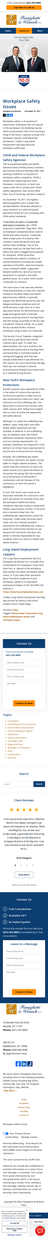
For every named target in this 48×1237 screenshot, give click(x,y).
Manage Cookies (29, 1137)
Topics (7, 715)
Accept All (14, 1223)
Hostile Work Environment (21, 727)
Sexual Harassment (17, 737)
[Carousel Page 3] (27, 865)
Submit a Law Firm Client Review (24, 885)
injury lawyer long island (24, 613)
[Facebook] (18, 1063)
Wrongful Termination (19, 747)
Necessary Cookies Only (15, 1230)
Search (39, 784)
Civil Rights (13, 721)
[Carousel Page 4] (33, 865)
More (40, 30)
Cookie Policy (11, 1137)
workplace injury (11, 620)
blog (15, 609)
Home (8, 30)
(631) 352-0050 (19, 1030)
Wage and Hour (15, 744)
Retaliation (13, 734)
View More (24, 874)
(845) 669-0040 (19, 1049)
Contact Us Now (24, 703)
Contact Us (24, 30)
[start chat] (40, 1231)
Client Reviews (24, 800)
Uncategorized (15, 741)
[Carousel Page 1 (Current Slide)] (15, 865)
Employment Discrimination (22, 724)
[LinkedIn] (24, 1063)
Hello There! (38, 1222)
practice (12, 757)
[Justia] (30, 1063)
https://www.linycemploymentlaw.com (23, 591)
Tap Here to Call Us (24, 7)
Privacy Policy (24, 1107)
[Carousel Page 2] (21, 865)
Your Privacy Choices (20, 1133)
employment (14, 754)
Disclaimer (24, 1103)
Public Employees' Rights (20, 731)
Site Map (24, 1111)
